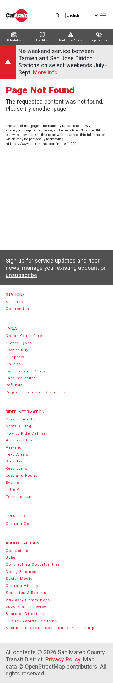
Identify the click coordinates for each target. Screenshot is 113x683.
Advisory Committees (28, 600)
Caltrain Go (18, 524)
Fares (12, 328)
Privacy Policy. (64, 659)
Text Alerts (17, 454)
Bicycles (14, 461)
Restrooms (16, 469)
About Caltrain (22, 542)
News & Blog (19, 426)
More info (45, 72)
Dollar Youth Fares (25, 336)
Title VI (13, 490)
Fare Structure (21, 378)
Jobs (11, 558)
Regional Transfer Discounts (36, 392)
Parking (14, 448)
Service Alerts (20, 419)
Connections (19, 309)
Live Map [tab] (42, 40)
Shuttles (14, 302)
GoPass (13, 364)
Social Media (19, 579)
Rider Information (25, 411)
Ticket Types (19, 343)
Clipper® (15, 357)
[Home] (17, 15)
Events (12, 483)
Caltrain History (22, 586)
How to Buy (17, 350)
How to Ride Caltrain (27, 433)
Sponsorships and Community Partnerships (51, 628)
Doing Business (22, 572)
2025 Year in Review (26, 607)
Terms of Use (20, 497)
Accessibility (19, 440)
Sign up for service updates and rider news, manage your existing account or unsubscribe (55, 267)
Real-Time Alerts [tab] (70, 40)
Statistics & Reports (26, 593)
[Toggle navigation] (103, 15)
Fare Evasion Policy (26, 371)
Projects (16, 515)
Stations (15, 294)
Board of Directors (25, 614)
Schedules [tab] (14, 40)
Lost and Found (22, 475)
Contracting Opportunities (33, 565)
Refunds (14, 385)
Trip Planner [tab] (98, 40)
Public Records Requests (31, 621)
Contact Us (17, 551)
